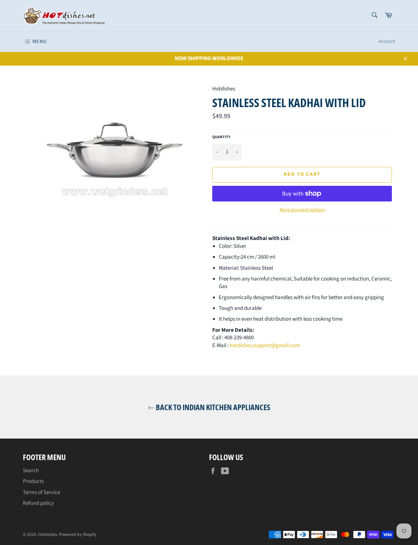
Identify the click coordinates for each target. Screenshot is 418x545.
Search (31, 470)
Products (33, 481)
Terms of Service (41, 492)
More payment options (302, 210)
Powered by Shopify (77, 534)
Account (386, 41)
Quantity (221, 137)
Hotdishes (47, 534)
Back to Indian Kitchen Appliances (212, 407)
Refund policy (38, 503)
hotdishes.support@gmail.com (265, 345)
